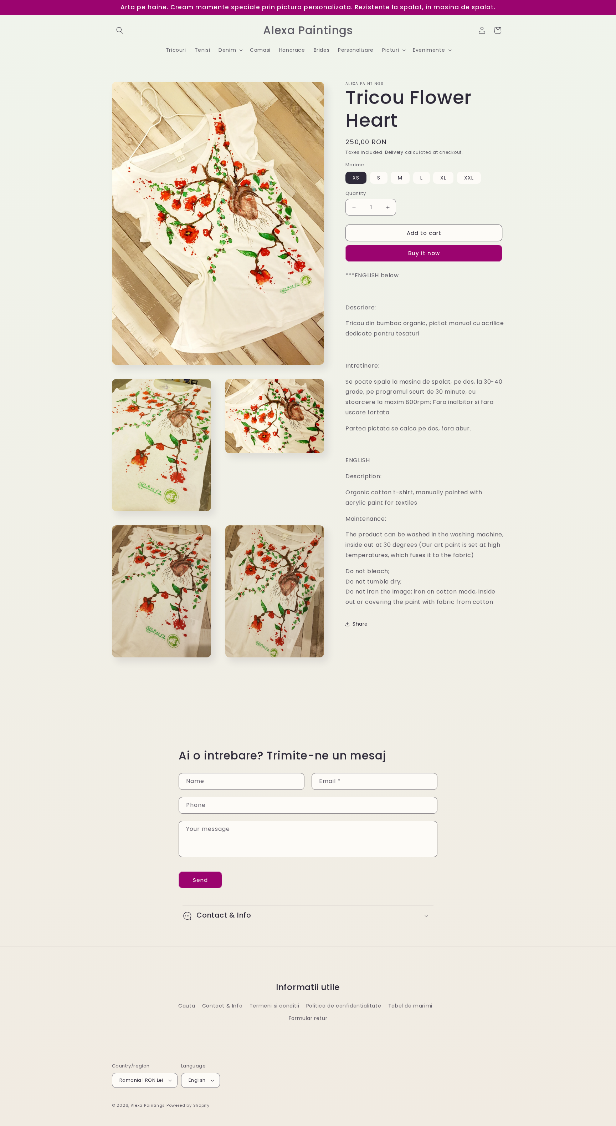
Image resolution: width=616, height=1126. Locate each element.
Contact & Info (222, 1005)
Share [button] (360, 623)
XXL (469, 177)
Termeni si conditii (274, 1005)
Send (200, 880)
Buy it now (424, 253)
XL (443, 177)
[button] (120, 30)
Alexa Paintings (148, 1105)
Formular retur (308, 1018)
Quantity (355, 193)
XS (356, 177)
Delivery (394, 152)
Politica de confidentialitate (343, 1005)
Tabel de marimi (410, 1005)
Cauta (186, 1005)
